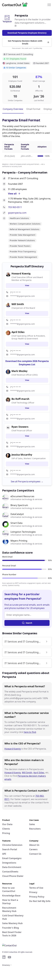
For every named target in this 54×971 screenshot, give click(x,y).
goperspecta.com (17, 212)
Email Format (33, 109)
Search (29, 623)
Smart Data (16, 522)
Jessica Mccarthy (21, 454)
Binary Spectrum (19, 505)
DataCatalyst (17, 514)
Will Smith (27, 772)
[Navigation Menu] (49, 4)
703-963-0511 (15, 207)
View (27, 285)
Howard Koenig (12, 748)
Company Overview (13, 109)
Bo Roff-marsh (20, 398)
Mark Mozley (19, 371)
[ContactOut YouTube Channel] (9, 957)
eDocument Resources (22, 496)
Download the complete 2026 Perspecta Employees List (27, 363)
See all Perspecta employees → (27, 481)
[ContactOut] (15, 4)
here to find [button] (30, 732)
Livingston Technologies (23, 531)
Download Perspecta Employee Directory (27, 32)
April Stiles (38, 772)
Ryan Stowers (19, 426)
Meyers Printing (19, 540)
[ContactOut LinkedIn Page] (4, 957)
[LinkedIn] (15, 26)
